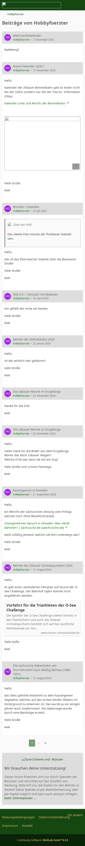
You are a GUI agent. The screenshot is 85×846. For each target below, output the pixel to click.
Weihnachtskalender (27, 35)
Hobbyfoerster (21, 39)
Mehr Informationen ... (20, 798)
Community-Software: (42, 840)
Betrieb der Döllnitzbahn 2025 (34, 339)
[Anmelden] (69, 5)
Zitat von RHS (22, 225)
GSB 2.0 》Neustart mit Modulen (35, 294)
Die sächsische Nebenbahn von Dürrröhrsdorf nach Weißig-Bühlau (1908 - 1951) (42, 670)
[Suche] (59, 5)
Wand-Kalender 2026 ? (28, 66)
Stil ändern (75, 815)
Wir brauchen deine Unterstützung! (35, 768)
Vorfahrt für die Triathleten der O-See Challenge (41, 607)
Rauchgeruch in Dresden (30, 490)
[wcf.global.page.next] (52, 743)
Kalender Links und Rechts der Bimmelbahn (34, 103)
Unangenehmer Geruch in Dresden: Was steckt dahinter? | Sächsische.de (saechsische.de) (37, 525)
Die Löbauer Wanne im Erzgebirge (37, 391)
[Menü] (80, 5)
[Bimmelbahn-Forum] (31, 5)
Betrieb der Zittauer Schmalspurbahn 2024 (42, 565)
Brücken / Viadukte (26, 207)
